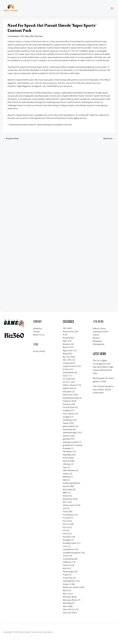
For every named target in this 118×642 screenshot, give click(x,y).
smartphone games (71, 553)
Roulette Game (69, 543)
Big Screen (68, 350)
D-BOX (66, 369)
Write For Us (38, 335)
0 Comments (13, 36)
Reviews (67, 537)
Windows (67, 597)
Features (67, 401)
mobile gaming (69, 483)
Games (66, 436)
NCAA (65, 496)
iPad (65, 458)
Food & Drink (69, 407)
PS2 (64, 521)
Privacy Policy (39, 351)
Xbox (65, 606)
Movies (66, 486)
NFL (64, 502)
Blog (65, 353)
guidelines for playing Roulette (72, 446)
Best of (66, 347)
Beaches (67, 344)
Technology (68, 571)
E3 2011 (67, 382)
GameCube (68, 429)
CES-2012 (67, 360)
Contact (36, 331)
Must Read (68, 489)
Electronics (68, 395)
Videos (66, 584)
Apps (65, 341)
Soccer (66, 556)
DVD (65, 376)
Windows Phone (70, 600)
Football (66, 410)
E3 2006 (67, 379)
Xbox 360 (29, 36)
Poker (65, 511)
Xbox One (67, 613)
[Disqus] (59, 183)
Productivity (68, 515)
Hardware (67, 451)
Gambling (67, 420)
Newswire (67, 499)
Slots (65, 546)
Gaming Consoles (100, 331)
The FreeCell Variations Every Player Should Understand (103, 389)
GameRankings (69, 432)
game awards (69, 426)
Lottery (66, 474)
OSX (65, 508)
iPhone (66, 461)
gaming (66, 439)
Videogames (68, 581)
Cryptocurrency (70, 366)
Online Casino (69, 505)
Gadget (66, 417)
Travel (65, 575)
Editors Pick (68, 388)
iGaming (66, 455)
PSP (64, 534)
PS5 (64, 530)
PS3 (22, 36)
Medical (66, 477)
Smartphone (68, 549)
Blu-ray (66, 357)
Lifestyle (67, 464)
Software (67, 562)
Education (67, 392)
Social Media (68, 559)
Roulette (67, 540)
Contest (66, 363)
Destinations (68, 372)
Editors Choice (69, 385)
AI (64, 335)
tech (65, 568)
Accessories (68, 331)
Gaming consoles (70, 442)
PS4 (64, 527)
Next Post (109, 138)
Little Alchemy (69, 470)
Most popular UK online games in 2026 (103, 379)
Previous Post (10, 138)
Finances (67, 404)
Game (65, 423)
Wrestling (67, 603)
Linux (65, 467)
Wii (64, 590)
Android (66, 338)
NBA (65, 493)
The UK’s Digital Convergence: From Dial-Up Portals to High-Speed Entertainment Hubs (103, 366)
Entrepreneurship (71, 398)
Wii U (65, 594)
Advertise (37, 328)
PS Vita (66, 518)
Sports (66, 565)
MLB (65, 480)
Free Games (68, 414)
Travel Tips (68, 578)
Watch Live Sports (71, 587)
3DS (65, 328)
